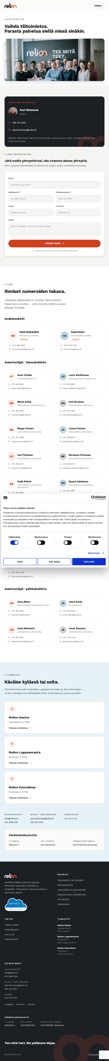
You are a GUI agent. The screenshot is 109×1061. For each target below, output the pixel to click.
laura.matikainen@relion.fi (74, 388)
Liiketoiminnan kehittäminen (71, 895)
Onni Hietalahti (29, 332)
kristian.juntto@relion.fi (22, 576)
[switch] (41, 542)
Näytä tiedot (94, 553)
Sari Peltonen (25, 455)
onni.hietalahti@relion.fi (23, 349)
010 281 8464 (17, 611)
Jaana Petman (77, 428)
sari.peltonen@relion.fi (21, 468)
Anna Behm (23, 602)
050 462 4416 (17, 572)
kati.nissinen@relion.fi (73, 415)
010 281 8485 (17, 492)
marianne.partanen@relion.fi (76, 468)
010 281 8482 (69, 384)
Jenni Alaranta (77, 628)
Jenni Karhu (75, 602)
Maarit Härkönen (78, 481)
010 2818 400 (11, 822)
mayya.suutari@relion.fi (22, 441)
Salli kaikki (89, 561)
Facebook (20, 1004)
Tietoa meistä (11, 925)
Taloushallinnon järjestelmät (71, 890)
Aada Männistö (26, 628)
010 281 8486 (17, 411)
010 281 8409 (69, 611)
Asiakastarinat (12, 929)
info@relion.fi (11, 818)
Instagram (9, 1004)
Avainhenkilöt (11, 939)
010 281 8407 (17, 464)
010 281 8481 (69, 490)
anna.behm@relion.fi (20, 615)
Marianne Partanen (80, 455)
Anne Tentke (24, 375)
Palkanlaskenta (65, 885)
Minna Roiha (24, 402)
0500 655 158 (70, 345)
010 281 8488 (17, 437)
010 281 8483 (17, 637)
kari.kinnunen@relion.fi (24, 130)
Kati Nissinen (76, 402)
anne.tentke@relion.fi (21, 388)
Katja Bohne (24, 481)
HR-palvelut (63, 899)
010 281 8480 (69, 411)
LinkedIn (31, 1004)
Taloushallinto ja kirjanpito (70, 880)
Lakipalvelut (63, 904)
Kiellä (20, 561)
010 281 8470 (69, 464)
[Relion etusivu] (10, 5)
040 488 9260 (18, 345)
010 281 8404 (69, 437)
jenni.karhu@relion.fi (72, 615)
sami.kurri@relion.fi (72, 349)
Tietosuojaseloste (96, 1054)
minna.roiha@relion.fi (21, 415)
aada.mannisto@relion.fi (22, 641)
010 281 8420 (17, 384)
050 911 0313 (19, 122)
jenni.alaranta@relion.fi (73, 641)
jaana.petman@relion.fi (73, 441)
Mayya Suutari (25, 428)
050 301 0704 (69, 637)
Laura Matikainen (79, 375)
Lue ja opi (9, 934)
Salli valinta (54, 561)
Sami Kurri (77, 332)
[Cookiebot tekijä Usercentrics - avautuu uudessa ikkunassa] (93, 498)
